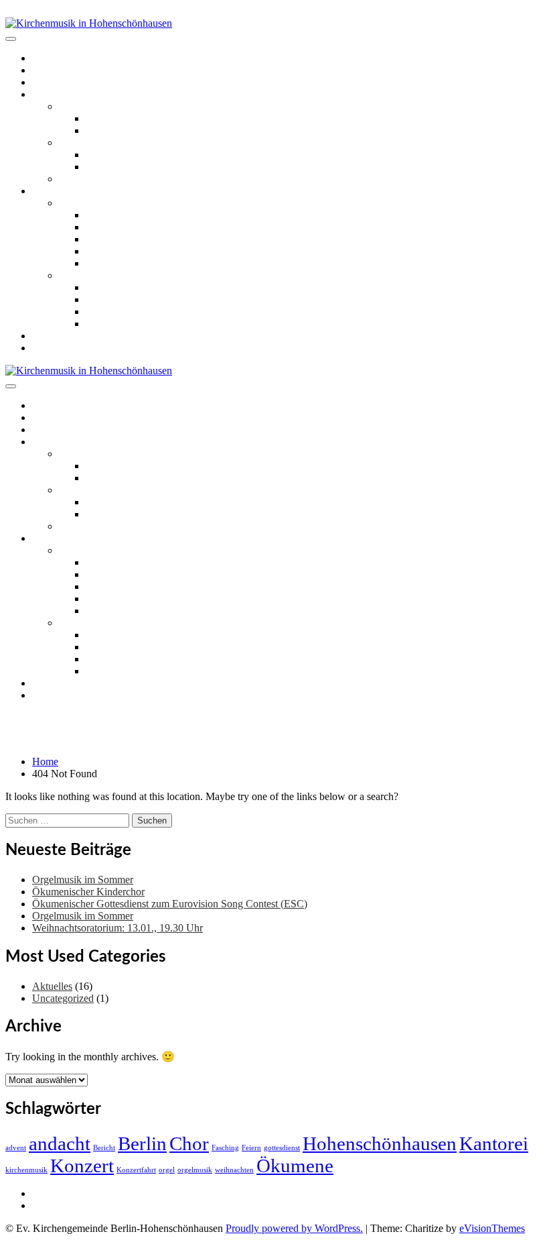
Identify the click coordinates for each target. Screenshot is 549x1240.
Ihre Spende (111, 263)
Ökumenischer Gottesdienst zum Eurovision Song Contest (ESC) (169, 903)
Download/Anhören (128, 227)
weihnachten (234, 1170)
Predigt (101, 239)
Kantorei (493, 1143)
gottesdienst (282, 1147)
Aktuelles (52, 70)
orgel (167, 1170)
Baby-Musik (112, 166)
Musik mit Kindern (99, 142)
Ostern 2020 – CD (98, 203)
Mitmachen (56, 94)
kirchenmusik (26, 1170)
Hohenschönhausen (380, 1143)
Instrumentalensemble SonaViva (127, 178)
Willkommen (59, 58)
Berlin (142, 1143)
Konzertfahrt (136, 1170)
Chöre (72, 106)
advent (15, 1147)
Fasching (225, 1147)
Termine (49, 82)
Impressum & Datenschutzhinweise (106, 1205)
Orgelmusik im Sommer (82, 879)
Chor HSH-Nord (121, 130)
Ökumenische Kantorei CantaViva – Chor (174, 118)
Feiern (251, 1147)
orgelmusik (194, 1170)
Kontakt (49, 347)
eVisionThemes (492, 1228)
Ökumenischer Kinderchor (142, 154)
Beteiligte (106, 251)
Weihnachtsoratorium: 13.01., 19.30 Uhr (117, 928)
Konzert (82, 1165)
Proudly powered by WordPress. (294, 1228)
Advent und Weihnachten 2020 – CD (138, 275)
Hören (45, 190)
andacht (59, 1143)
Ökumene (294, 1165)
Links (44, 335)
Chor (189, 1143)
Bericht (104, 1147)
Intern (44, 1193)
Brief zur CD (113, 215)
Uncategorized (63, 998)
